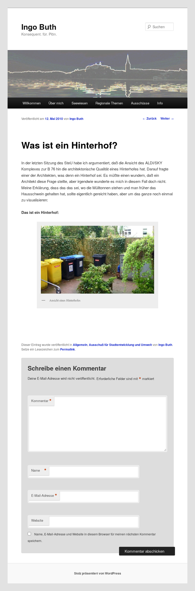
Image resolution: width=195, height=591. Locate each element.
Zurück (150, 118)
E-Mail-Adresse (44, 495)
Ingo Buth (38, 26)
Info (160, 103)
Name (38, 470)
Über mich (55, 103)
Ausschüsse (140, 103)
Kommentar (41, 401)
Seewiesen (80, 103)
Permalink (67, 349)
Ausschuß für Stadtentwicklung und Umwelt (120, 344)
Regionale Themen (109, 103)
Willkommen (32, 103)
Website (37, 520)
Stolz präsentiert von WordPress (97, 573)
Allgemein (80, 344)
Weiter (167, 118)
